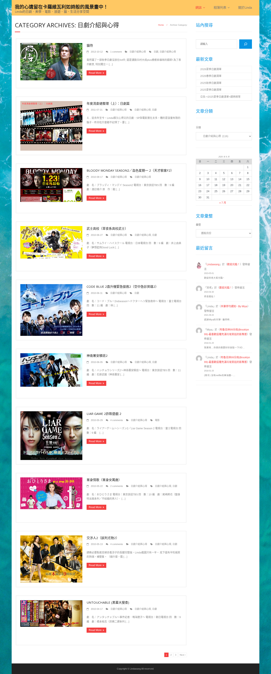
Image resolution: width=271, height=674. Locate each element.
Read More (95, 72)
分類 (198, 127)
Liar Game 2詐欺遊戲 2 (104, 413)
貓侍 (90, 45)
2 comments (116, 486)
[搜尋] (245, 44)
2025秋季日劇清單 (210, 83)
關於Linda (245, 7)
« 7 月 (222, 202)
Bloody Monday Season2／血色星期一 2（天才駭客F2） (130, 170)
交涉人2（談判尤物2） (103, 538)
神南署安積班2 (97, 355)
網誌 (198, 7)
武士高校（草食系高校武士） (107, 228)
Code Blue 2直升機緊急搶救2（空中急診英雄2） (122, 286)
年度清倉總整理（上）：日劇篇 (108, 103)
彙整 (198, 224)
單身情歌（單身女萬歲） (104, 480)
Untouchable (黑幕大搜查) (108, 602)
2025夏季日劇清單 (210, 89)
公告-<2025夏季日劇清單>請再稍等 (220, 96)
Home (161, 25)
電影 (157, 420)
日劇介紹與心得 (138, 51)
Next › (182, 655)
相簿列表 (220, 7)
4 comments (116, 420)
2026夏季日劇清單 (210, 69)
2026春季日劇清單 (210, 76)
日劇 (156, 51)
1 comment (116, 51)
